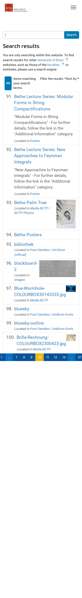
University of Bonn (50, 60)
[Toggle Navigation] (73, 8)
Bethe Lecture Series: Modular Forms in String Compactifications (43, 103)
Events (35, 141)
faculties (53, 65)
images (19, 280)
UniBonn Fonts (62, 314)
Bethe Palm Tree (30, 202)
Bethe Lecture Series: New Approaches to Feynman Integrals (39, 156)
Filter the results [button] (51, 79)
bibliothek (24, 244)
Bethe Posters (28, 234)
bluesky (21, 308)
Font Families (39, 250)
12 (55, 357)
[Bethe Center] (16, 8)
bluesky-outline (29, 323)
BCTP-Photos (24, 213)
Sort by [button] (71, 79)
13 (63, 357)
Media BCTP (39, 208)
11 (47, 357)
